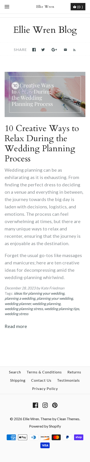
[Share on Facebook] (34, 49)
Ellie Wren (31, 419)
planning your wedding (55, 298)
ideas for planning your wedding (39, 293)
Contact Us (41, 380)
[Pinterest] (54, 405)
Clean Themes (68, 419)
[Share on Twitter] (43, 49)
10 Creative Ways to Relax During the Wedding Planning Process (42, 143)
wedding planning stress (24, 308)
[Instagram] (45, 405)
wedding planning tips (61, 308)
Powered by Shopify (45, 426)
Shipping (18, 380)
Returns (74, 372)
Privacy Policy (45, 388)
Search (15, 372)
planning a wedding (20, 298)
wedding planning (46, 303)
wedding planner (18, 303)
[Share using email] (65, 49)
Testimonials (68, 380)
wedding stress (16, 313)
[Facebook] (35, 405)
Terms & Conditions (44, 372)
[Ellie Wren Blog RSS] (72, 49)
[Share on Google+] (54, 49)
